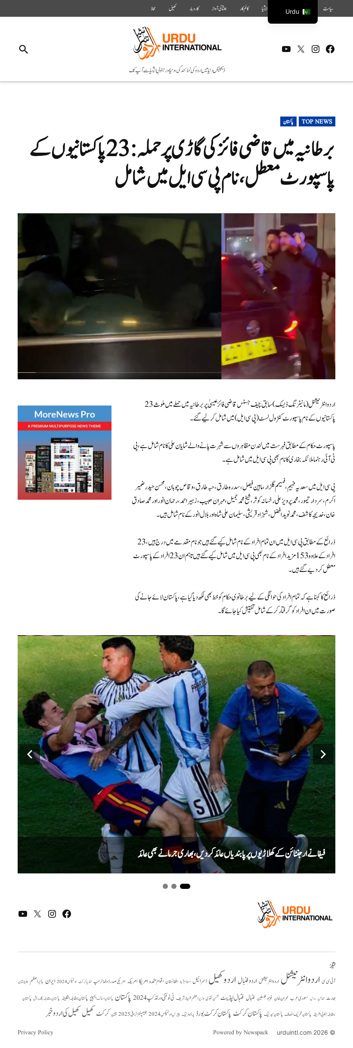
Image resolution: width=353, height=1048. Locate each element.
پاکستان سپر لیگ (273, 1014)
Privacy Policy (35, 1032)
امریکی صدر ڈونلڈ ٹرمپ (109, 982)
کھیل (172, 8)
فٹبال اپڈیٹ (232, 997)
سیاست (328, 8)
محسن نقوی (212, 998)
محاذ (153, 8)
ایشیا (264, 8)
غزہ (269, 998)
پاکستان (288, 121)
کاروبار (194, 8)
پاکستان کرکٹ (247, 1014)
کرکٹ (102, 1014)
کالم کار (244, 8)
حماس (321, 998)
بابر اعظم (36, 981)
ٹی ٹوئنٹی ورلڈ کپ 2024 (153, 998)
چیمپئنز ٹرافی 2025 (132, 1014)
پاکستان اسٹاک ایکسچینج (101, 999)
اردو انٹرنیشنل (300, 980)
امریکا (143, 981)
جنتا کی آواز (219, 8)
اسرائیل (199, 981)
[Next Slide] (323, 754)
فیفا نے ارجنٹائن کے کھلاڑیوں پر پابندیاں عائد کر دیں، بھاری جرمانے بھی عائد (231, 854)
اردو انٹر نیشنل (269, 981)
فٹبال (250, 998)
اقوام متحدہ (156, 981)
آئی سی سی (328, 981)
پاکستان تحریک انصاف (298, 1014)
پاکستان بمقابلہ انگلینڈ (75, 998)
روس (313, 998)
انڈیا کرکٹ (85, 981)
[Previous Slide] (29, 754)
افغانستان (171, 982)
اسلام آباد (185, 981)
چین (114, 1014)
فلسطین (261, 998)
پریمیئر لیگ (188, 1014)
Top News (317, 121)
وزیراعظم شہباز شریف (190, 998)
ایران (50, 981)
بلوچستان (23, 982)
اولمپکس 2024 (67, 981)
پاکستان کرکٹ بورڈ (213, 1013)
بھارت (330, 998)
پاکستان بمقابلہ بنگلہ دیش (46, 998)
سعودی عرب (299, 998)
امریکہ (132, 981)
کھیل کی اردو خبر (63, 1013)
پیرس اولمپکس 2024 (164, 1014)
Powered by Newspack (240, 1032)
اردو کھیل (222, 979)
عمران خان (281, 998)
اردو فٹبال (247, 981)
